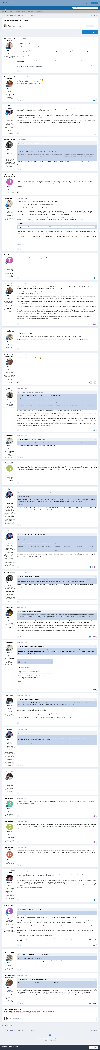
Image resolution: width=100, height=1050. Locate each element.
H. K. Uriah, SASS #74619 (16, 25)
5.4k (10, 885)
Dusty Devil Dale (9, 906)
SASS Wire (18, 26)
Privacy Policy (46, 1038)
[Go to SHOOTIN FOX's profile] (9, 803)
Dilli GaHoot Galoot (9, 848)
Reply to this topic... (16, 1018)
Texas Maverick (9, 139)
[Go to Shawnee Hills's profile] (9, 468)
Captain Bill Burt (9, 607)
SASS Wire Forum (9, 3)
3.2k (10, 152)
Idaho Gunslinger (9, 389)
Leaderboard (39, 11)
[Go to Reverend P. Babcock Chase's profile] (9, 181)
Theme (39, 1038)
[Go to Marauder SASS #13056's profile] (9, 878)
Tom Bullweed (9, 255)
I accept (94, 1047)
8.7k (10, 118)
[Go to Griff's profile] (9, 111)
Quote (21, 71)
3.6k (10, 918)
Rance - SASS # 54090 (9, 77)
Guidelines (17, 11)
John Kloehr (9, 198)
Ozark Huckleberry (9, 331)
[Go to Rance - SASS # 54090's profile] (9, 83)
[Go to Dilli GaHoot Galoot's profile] (9, 854)
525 (10, 189)
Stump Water (9, 695)
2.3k (10, 344)
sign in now (37, 1011)
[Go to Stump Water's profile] (9, 701)
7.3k (10, 211)
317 (10, 402)
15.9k (10, 502)
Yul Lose (9, 489)
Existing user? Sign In (83, 3)
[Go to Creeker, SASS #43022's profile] (9, 290)
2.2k (10, 369)
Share (82, 25)
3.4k (10, 91)
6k (10, 267)
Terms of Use (21, 1048)
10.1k (10, 620)
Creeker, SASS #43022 (9, 284)
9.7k (10, 53)
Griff (9, 106)
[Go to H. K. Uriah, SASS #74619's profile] (5, 25)
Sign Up (94, 3)
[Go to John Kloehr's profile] (9, 203)
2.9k (10, 708)
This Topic (91, 7)
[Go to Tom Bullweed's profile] (9, 260)
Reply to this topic (90, 32)
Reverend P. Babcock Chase (9, 175)
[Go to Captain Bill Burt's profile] (9, 612)
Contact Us (54, 1038)
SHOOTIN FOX (9, 798)
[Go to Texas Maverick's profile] (9, 144)
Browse (5, 7)
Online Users (30, 11)
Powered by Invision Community (50, 1041)
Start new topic (76, 32)
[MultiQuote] (18, 71)
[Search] (96, 8)
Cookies (61, 1038)
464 (10, 476)
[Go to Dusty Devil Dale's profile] (9, 911)
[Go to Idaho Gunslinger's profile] (9, 395)
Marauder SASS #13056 (9, 871)
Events (10, 11)
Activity (11, 7)
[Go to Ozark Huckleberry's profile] (9, 337)
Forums (4, 11)
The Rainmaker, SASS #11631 (9, 355)
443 (10, 862)
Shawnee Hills (9, 463)
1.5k (10, 811)
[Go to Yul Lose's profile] (9, 494)
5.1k (10, 298)
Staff (23, 11)
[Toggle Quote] (18, 143)
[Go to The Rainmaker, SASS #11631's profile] (9, 361)
